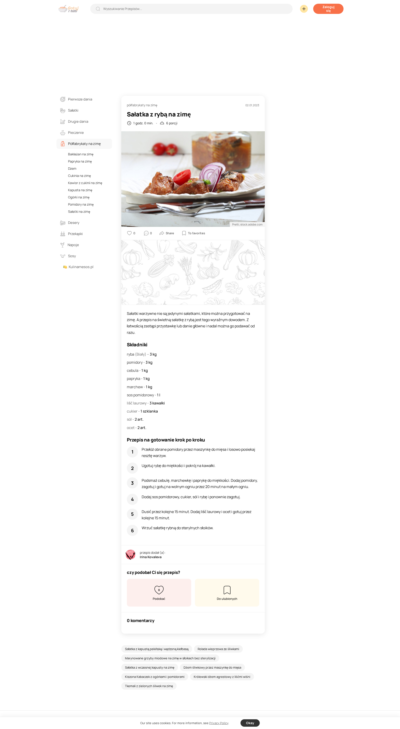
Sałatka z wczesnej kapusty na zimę (149, 667)
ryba (131, 354)
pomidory (135, 362)
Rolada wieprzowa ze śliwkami (218, 649)
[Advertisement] (200, 51)
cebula (133, 370)
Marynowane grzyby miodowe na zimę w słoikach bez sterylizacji (170, 658)
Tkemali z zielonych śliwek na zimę (149, 686)
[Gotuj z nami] (69, 9)
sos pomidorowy (141, 394)
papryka (134, 378)
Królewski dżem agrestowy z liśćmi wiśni (222, 677)
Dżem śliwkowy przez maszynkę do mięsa (212, 667)
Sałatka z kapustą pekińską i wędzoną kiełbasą (156, 649)
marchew (135, 386)
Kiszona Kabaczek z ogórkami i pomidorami (154, 677)
